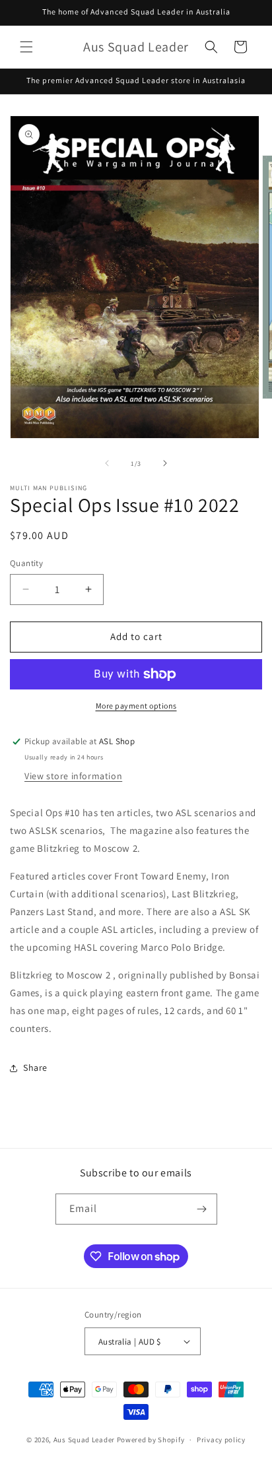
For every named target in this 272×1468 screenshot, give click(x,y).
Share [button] (35, 1067)
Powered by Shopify (151, 1439)
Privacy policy (221, 1439)
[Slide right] (165, 463)
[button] (26, 46)
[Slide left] (106, 463)
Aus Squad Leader (84, 1439)
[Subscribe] (202, 1209)
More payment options (136, 706)
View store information (73, 776)
